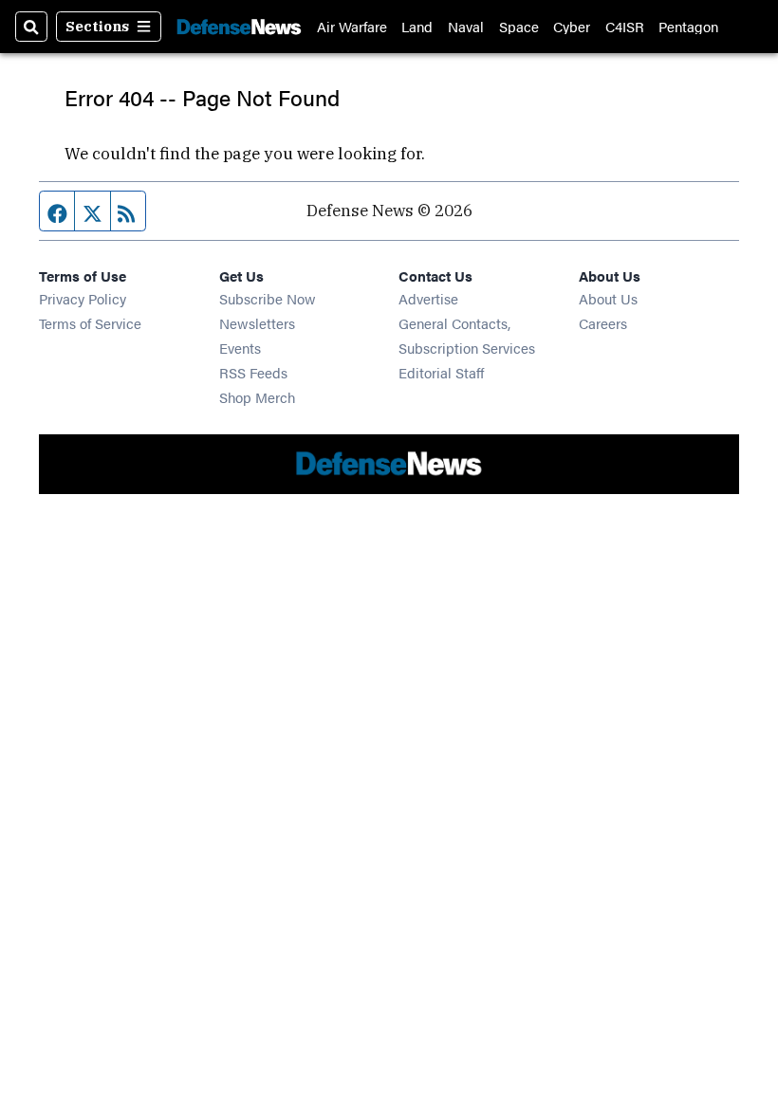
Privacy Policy (82, 298)
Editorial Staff (441, 372)
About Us (608, 298)
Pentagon (688, 26)
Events (240, 348)
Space (519, 26)
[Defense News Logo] (239, 26)
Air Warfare (352, 26)
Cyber (571, 26)
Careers (603, 323)
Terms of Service (90, 323)
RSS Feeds (253, 372)
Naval (466, 26)
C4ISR (624, 26)
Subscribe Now (267, 298)
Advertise (428, 298)
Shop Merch (257, 397)
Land (417, 26)
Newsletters (257, 323)
